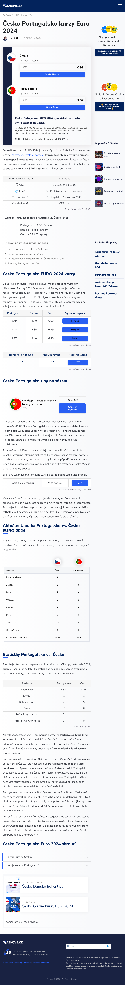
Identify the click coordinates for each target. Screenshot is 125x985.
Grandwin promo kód (106, 265)
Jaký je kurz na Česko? (19, 857)
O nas (5, 962)
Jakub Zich (15, 38)
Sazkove (8, 15)
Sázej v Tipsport (52, 74)
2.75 (77, 362)
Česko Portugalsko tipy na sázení (25, 254)
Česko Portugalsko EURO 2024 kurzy (27, 249)
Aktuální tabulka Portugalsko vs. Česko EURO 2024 (35, 258)
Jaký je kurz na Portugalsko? (23, 865)
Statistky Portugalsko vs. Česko (24, 263)
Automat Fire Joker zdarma (107, 254)
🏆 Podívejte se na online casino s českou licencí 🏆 (109, 106)
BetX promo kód (105, 275)
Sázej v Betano (52, 107)
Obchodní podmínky (40, 962)
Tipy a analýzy (24, 15)
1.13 (20, 362)
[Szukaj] (108, 946)
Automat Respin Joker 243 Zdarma (106, 284)
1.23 (51, 362)
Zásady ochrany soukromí (20, 962)
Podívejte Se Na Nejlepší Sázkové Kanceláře (109, 52)
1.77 (79, 482)
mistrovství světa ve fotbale (28, 155)
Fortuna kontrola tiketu (106, 295)
